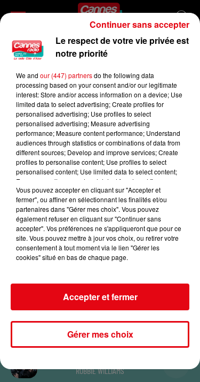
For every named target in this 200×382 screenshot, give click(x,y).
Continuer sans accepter (139, 24)
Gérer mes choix (100, 334)
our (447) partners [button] (66, 75)
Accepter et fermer (100, 297)
